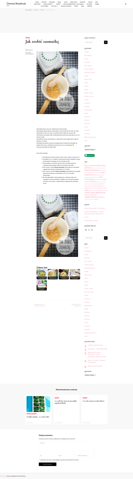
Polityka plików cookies (91, 220)
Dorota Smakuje (16, 3)
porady (105, 190)
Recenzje (86, 106)
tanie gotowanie (98, 192)
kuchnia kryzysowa (88, 186)
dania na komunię (102, 170)
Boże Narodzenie (90, 165)
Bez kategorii (88, 55)
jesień (85, 184)
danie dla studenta (97, 172)
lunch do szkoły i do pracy (100, 188)
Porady (58, 4)
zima (93, 199)
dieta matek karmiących (94, 177)
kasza (92, 184)
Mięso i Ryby (73, 2)
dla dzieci (92, 181)
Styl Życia (54, 6)
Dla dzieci (89, 4)
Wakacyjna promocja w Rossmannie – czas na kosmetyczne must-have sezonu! (97, 354)
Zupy (96, 2)
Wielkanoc (101, 197)
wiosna (86, 199)
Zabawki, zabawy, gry (90, 137)
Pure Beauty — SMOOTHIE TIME (97, 349)
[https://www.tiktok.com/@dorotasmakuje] (89, 230)
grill (97, 181)
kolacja (99, 184)
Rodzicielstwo (88, 110)
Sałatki (90, 2)
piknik (102, 190)
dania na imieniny (102, 168)
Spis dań (44, 2)
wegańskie (93, 195)
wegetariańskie (90, 197)
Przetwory (37, 4)
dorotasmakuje (29, 50)
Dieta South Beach (99, 179)
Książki (97, 4)
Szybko (87, 192)
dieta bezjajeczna (99, 175)
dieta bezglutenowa (94, 173)
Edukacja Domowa (66, 6)
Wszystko (87, 134)
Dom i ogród (44, 6)
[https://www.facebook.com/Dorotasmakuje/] (86, 230)
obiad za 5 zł (91, 190)
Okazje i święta (48, 4)
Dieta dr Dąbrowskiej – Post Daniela (73, 4)
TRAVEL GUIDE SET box (95, 345)
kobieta (95, 184)
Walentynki (87, 195)
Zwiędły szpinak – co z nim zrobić (38, 417)
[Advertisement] (66, 21)
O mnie (37, 2)
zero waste (90, 199)
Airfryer (89, 6)
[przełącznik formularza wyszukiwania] (125, 4)
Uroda (76, 6)
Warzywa (82, 2)
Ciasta (65, 2)
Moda (82, 6)
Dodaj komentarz (29, 54)
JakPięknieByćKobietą (102, 181)
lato (103, 186)
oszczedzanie (98, 190)
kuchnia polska (97, 186)
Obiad (59, 2)
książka (103, 184)
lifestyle (86, 188)
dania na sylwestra (88, 172)
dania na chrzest (95, 168)
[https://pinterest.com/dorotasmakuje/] (92, 230)
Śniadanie (52, 2)
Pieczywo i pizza (88, 96)
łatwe (96, 199)
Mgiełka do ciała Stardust (95, 366)
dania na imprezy (91, 170)
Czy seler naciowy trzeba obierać (93, 401)
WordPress (3, 476)
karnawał (89, 184)
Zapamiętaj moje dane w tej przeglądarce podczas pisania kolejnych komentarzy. (59, 460)
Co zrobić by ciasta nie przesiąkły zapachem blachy (66, 402)
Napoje (86, 86)
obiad (86, 190)
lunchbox (91, 188)
